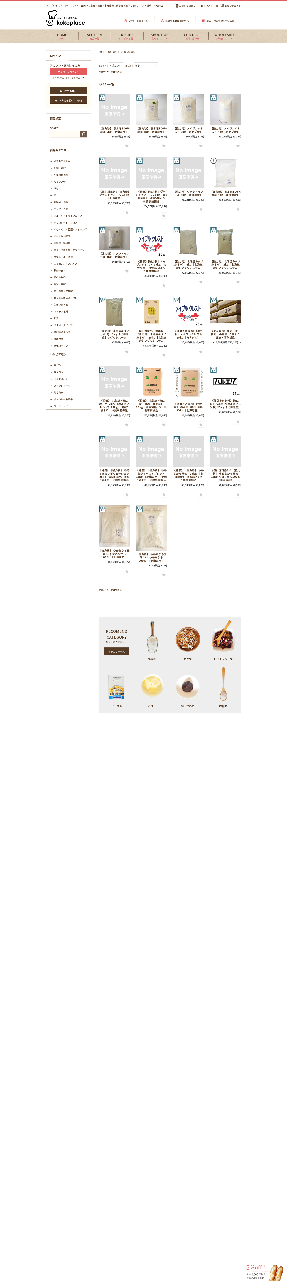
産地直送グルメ (60, 331)
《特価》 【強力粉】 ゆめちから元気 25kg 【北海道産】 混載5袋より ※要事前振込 (189, 475)
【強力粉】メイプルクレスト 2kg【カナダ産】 (188, 130)
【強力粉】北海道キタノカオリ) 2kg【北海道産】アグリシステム (225, 264)
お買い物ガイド (233, 5)
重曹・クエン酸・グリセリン (67, 249)
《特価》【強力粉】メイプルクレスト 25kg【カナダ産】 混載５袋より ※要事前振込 (152, 266)
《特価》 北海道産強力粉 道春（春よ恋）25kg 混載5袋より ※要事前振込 (151, 405)
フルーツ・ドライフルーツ (66, 215)
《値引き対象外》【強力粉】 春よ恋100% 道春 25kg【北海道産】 (188, 407)
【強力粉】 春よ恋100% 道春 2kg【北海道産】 (151, 130)
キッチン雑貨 (59, 311)
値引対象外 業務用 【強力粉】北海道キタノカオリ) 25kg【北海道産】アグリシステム (151, 336)
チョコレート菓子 (61, 399)
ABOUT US (159, 36)
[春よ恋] (151, 109)
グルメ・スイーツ (61, 325)
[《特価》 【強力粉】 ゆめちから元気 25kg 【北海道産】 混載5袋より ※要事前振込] (188, 451)
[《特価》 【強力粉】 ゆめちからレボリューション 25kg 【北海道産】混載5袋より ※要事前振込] (114, 451)
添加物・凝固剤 (60, 243)
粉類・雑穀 (112, 52)
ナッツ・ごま (59, 208)
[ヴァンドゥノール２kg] (114, 238)
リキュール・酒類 (61, 256)
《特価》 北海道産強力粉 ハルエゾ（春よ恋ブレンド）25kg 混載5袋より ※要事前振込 (114, 405)
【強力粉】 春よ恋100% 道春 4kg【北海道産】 (225, 193)
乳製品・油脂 (59, 202)
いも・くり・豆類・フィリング (69, 229)
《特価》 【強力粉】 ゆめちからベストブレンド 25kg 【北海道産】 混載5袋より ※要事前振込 (152, 475)
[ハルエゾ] (225, 381)
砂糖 (54, 188)
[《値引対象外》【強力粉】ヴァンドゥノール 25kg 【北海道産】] (114, 172)
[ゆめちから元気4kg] (114, 526)
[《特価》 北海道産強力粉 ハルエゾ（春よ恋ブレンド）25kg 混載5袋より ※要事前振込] (114, 381)
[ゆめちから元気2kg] (151, 528)
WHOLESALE (224, 36)
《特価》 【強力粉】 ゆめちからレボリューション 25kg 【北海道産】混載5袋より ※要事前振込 (115, 475)
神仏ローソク (59, 345)
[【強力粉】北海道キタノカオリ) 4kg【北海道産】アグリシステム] (188, 242)
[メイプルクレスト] (188, 109)
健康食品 (56, 338)
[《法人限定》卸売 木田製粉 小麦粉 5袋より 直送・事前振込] (225, 312)
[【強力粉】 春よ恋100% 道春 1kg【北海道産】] (114, 109)
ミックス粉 (58, 181)
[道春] (151, 381)
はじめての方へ (68, 91)
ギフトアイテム (60, 161)
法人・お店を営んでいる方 (68, 100)
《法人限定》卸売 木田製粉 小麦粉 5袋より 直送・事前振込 (226, 334)
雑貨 (54, 318)
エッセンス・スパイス (63, 263)
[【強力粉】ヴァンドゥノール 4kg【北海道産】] (188, 172)
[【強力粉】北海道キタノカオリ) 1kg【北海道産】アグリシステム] (114, 312)
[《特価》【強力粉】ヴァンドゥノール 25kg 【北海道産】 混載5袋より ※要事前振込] (151, 172)
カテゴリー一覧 (116, 651)
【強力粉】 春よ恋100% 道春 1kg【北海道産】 (114, 130)
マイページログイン (68, 72)
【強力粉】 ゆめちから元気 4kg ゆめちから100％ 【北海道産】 (114, 554)
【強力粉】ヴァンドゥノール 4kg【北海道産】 (188, 193)
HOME (62, 36)
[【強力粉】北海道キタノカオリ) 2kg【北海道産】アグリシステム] (225, 242)
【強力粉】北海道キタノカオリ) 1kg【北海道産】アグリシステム (114, 334)
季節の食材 (58, 270)
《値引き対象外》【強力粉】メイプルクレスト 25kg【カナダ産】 (188, 334)
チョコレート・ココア (63, 222)
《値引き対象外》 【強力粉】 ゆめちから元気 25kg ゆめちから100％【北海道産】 (225, 475)
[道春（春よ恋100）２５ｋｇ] (188, 383)
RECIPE (127, 36)
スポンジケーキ (60, 385)
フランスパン (59, 378)
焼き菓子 (56, 392)
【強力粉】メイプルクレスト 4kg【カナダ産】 (225, 130)
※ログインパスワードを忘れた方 (68, 78)
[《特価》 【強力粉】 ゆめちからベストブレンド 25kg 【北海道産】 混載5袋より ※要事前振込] (151, 451)
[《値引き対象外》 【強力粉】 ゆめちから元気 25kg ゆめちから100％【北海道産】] (225, 451)
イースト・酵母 (60, 236)
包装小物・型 (59, 304)
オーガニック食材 (61, 290)
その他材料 (58, 277)
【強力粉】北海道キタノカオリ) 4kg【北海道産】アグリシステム (188, 264)
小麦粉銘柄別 (59, 174)
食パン (55, 365)
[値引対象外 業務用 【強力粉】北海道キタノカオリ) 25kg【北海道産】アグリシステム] (151, 312)
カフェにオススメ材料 (63, 297)
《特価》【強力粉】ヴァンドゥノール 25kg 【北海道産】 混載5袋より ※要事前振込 (152, 196)
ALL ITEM (94, 36)
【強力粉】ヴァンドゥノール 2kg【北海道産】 (114, 255)
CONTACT (192, 36)
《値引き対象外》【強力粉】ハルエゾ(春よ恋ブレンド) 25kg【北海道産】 (225, 404)
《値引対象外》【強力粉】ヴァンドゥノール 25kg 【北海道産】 (115, 195)
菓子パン (56, 372)
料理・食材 (58, 284)
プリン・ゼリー (60, 406)
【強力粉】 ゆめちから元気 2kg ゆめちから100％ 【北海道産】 (151, 557)
